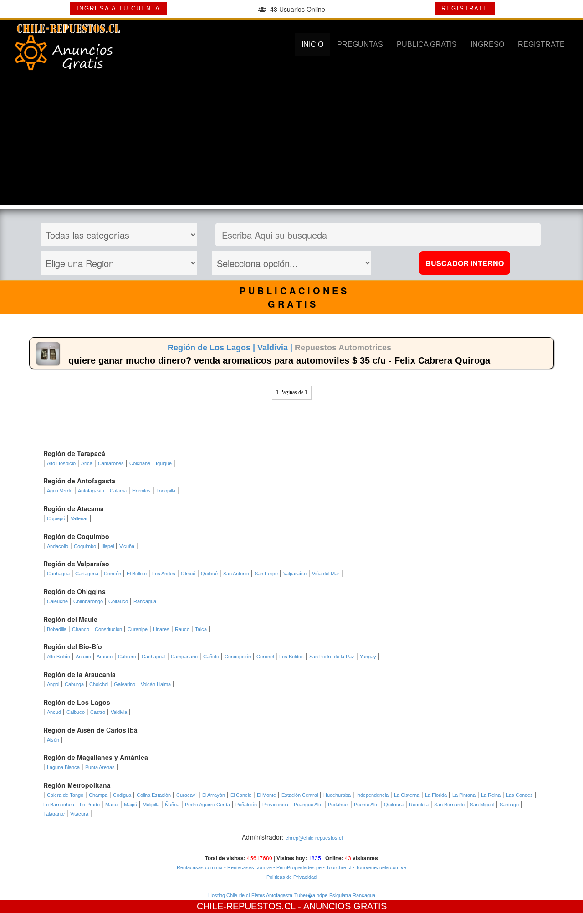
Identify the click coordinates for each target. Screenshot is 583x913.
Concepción (238, 656)
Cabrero (127, 656)
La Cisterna (406, 795)
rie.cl (244, 895)
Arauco (105, 656)
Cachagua (58, 573)
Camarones (111, 463)
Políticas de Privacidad (291, 877)
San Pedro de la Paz (331, 656)
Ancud (54, 712)
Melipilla (151, 804)
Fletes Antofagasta (271, 895)
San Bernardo (449, 804)
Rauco (182, 629)
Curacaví (186, 795)
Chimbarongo (88, 601)
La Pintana (464, 795)
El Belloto (137, 573)
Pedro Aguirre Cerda (207, 804)
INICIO (312, 44)
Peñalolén (246, 804)
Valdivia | (276, 347)
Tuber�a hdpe (310, 895)
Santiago (509, 804)
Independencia (372, 795)
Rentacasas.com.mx (200, 867)
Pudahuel (338, 804)
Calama (118, 490)
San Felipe (266, 573)
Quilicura (394, 804)
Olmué (188, 573)
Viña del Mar (325, 573)
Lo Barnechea (58, 804)
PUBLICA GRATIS (427, 44)
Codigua (122, 795)
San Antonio (236, 573)
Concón (112, 573)
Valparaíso (295, 573)
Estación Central (299, 795)
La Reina (491, 795)
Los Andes (163, 573)
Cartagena (86, 573)
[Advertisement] (291, 141)
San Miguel (482, 804)
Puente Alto (366, 804)
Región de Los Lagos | (212, 347)
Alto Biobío (58, 656)
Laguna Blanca (63, 767)
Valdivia (119, 712)
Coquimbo (85, 546)
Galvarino (124, 684)
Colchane (139, 463)
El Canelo (240, 795)
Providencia (275, 804)
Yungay (368, 656)
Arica (86, 463)
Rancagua (144, 601)
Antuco (83, 656)
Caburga (74, 684)
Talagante (54, 813)
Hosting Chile (222, 895)
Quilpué (209, 573)
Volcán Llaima (156, 684)
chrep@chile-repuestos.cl (314, 838)
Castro (97, 712)
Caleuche (57, 601)
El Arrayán (213, 795)
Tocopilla (165, 490)
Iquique (164, 463)
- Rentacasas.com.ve (247, 867)
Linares (161, 629)
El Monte (266, 795)
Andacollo (57, 546)
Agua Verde (59, 490)
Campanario (184, 656)
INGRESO (487, 44)
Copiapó (56, 518)
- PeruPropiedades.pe (297, 867)
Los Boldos (291, 656)
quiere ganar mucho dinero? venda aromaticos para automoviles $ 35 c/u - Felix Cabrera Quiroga (279, 360)
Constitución (108, 629)
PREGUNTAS (360, 44)
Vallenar (79, 518)
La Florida (436, 795)
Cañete (211, 656)
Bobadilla (56, 629)
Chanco (80, 629)
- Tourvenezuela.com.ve (378, 867)
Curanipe (138, 629)
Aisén (53, 740)
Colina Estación (154, 795)
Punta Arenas (100, 767)
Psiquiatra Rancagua (352, 895)
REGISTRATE (464, 8)
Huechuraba (337, 795)
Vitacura (79, 813)
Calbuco (75, 712)
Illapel (108, 546)
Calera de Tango (65, 795)
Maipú (130, 804)
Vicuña (126, 546)
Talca (201, 629)
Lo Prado (90, 804)
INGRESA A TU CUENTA (118, 8)
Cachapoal (153, 656)
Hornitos (141, 490)
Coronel (265, 656)
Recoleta (419, 804)
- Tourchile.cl (336, 867)
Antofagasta (91, 490)
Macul (111, 804)
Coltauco (118, 601)
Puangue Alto (308, 804)
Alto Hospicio (61, 463)
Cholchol (98, 684)
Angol (53, 684)
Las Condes (519, 795)
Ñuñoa (172, 804)
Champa (98, 795)
